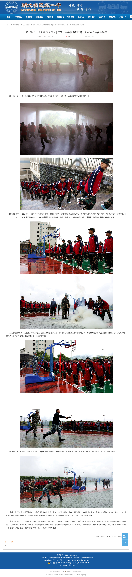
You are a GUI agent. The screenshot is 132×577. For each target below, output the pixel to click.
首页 (7, 25)
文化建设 (26, 25)
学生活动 (16, 25)
